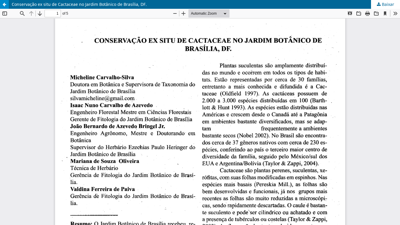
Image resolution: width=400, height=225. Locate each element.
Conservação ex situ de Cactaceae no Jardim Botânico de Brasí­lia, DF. (79, 4)
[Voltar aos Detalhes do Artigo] (4, 4)
